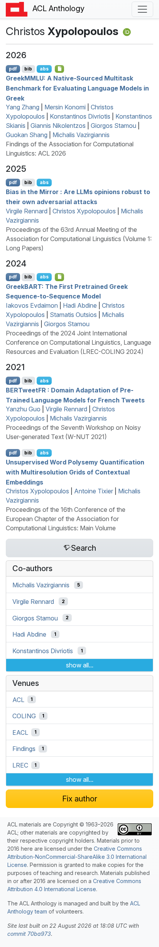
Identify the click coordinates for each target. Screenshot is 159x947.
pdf (13, 69)
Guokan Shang (26, 135)
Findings (24, 749)
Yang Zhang (22, 107)
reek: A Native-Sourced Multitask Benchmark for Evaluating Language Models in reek (77, 88)
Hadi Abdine (80, 305)
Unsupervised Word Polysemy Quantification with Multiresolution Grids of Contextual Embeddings (75, 472)
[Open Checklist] (59, 69)
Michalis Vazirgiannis (81, 135)
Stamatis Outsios (73, 314)
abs (44, 69)
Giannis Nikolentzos (58, 125)
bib (28, 69)
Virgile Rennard (26, 211)
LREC (20, 765)
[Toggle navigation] (142, 9)
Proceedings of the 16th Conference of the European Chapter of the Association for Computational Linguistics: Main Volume (65, 519)
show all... (79, 665)
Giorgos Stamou (113, 125)
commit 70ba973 (29, 933)
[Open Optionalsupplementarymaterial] (59, 277)
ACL (18, 699)
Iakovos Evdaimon (32, 305)
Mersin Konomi (65, 107)
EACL (20, 732)
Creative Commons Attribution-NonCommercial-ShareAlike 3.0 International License (77, 856)
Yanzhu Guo (23, 409)
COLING (24, 716)
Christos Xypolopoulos (84, 211)
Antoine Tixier (93, 491)
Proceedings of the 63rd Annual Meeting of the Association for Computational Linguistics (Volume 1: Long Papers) (79, 239)
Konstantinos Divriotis (80, 116)
